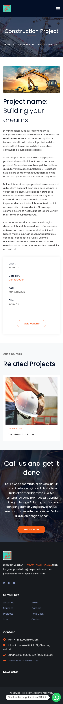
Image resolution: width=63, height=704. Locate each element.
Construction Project (22, 434)
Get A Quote (31, 529)
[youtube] (14, 582)
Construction (23, 44)
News (34, 602)
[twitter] (4, 582)
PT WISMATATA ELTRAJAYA (38, 564)
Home (7, 44)
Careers (36, 608)
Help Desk (37, 613)
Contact (36, 619)
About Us (8, 602)
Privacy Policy (40, 698)
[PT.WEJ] (7, 8)
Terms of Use (22, 698)
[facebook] (9, 582)
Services (8, 608)
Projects (8, 613)
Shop (6, 619)
